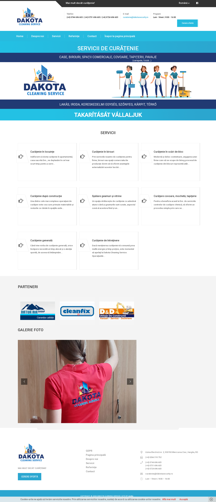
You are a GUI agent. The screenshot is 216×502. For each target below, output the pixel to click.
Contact (92, 36)
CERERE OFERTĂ (29, 476)
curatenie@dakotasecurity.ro (135, 17)
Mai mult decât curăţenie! (80, 3)
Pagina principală (96, 455)
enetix (130, 496)
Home (19, 36)
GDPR (89, 450)
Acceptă (183, 499)
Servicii (56, 36)
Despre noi (37, 36)
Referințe (74, 36)
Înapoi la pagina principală (120, 36)
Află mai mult (169, 499)
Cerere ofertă (187, 23)
